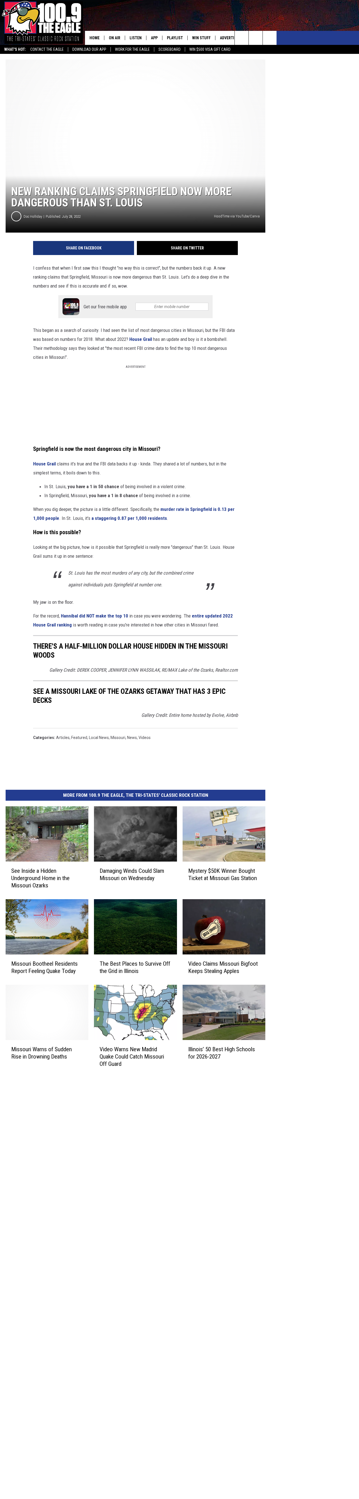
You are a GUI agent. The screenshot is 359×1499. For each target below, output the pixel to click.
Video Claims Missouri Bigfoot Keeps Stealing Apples (223, 967)
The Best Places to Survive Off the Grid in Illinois (135, 967)
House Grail (140, 339)
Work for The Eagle (132, 49)
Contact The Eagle (47, 49)
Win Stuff (201, 38)
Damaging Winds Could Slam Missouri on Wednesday (132, 874)
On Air (114, 38)
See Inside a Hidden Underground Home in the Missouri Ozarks (40, 878)
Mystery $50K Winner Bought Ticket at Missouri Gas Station (222, 874)
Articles (63, 737)
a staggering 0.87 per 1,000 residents (129, 518)
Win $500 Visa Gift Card (210, 49)
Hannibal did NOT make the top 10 (94, 616)
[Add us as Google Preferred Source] (256, 38)
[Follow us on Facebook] (270, 38)
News (132, 737)
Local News (99, 737)
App (154, 38)
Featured (79, 737)
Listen (136, 38)
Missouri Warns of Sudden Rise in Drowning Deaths (41, 1053)
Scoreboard (169, 49)
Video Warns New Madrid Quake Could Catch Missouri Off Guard (132, 1056)
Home (94, 38)
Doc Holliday (33, 216)
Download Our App (89, 49)
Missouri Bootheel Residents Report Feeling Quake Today (44, 967)
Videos (145, 737)
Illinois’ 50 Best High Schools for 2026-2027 (221, 1053)
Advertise (229, 38)
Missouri (118, 737)
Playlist (175, 38)
